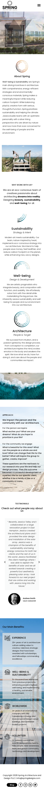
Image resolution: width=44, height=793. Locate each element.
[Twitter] (35, 785)
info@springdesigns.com (28, 778)
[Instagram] (25, 785)
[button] (39, 5)
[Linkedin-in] (30, 785)
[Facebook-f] (20, 785)
